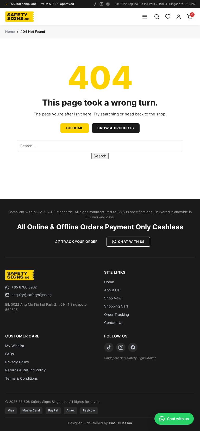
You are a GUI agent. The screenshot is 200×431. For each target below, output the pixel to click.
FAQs (9, 354)
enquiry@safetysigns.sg (31, 295)
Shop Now (112, 298)
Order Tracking (116, 314)
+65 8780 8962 (24, 287)
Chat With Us (131, 241)
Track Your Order (79, 241)
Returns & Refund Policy (25, 370)
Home (10, 31)
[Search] (157, 16)
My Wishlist (14, 346)
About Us (112, 290)
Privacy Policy (17, 362)
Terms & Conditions (21, 378)
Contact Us (113, 323)
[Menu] (145, 16)
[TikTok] (95, 4)
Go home (74, 128)
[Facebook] (108, 4)
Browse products (115, 128)
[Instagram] (101, 4)
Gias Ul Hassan (120, 423)
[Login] (178, 16)
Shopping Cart (116, 306)
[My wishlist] (167, 16)
